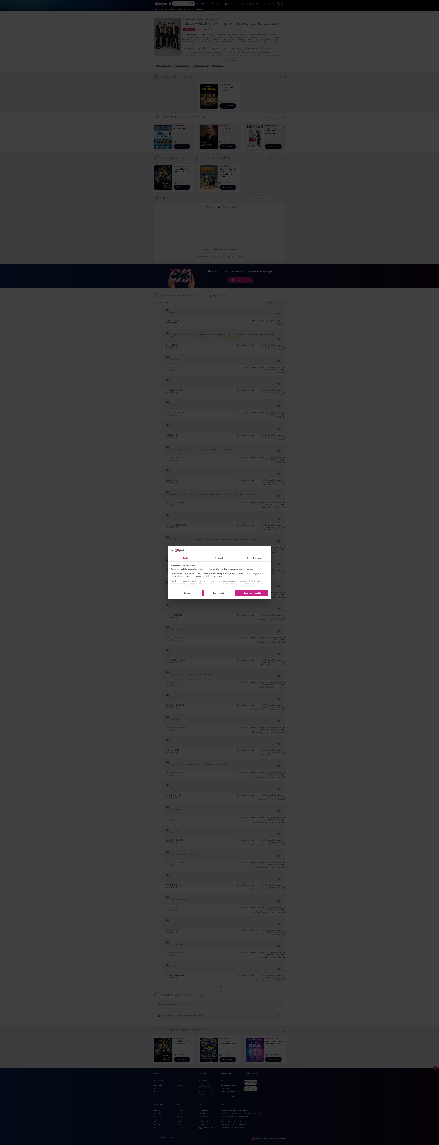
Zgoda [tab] (185, 558)
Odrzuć (187, 593)
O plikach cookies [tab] (254, 558)
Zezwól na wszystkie (252, 593)
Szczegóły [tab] (219, 558)
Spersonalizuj (218, 593)
